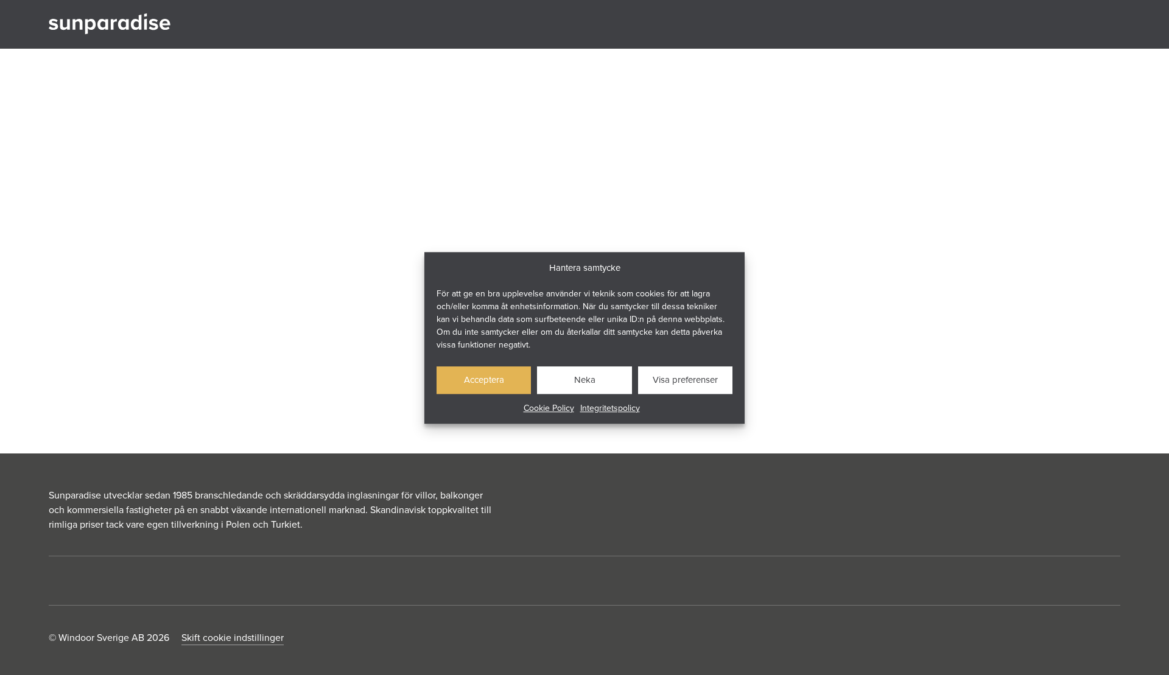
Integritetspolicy (610, 407)
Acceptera (484, 379)
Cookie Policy (549, 407)
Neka (584, 379)
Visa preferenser (685, 379)
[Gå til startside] (109, 24)
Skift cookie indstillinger (232, 637)
